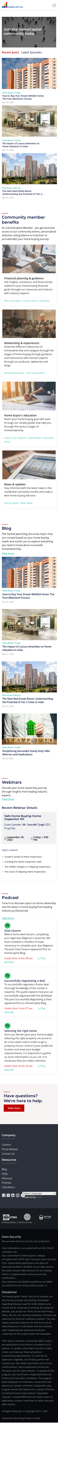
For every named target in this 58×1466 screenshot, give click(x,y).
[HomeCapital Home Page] (12, 5)
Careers (6, 1144)
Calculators (8, 1187)
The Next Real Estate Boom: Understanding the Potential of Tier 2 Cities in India (22, 192)
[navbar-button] (53, 5)
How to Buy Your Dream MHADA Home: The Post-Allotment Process (23, 97)
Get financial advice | (15, 372)
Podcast (6, 1182)
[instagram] (17, 1195)
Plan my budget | (13, 300)
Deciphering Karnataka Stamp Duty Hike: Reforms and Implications (26, 752)
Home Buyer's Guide (11, 92)
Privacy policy (9, 1222)
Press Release (10, 1149)
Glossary (7, 1178)
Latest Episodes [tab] (31, 52)
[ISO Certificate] (10, 1216)
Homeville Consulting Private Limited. (21, 1418)
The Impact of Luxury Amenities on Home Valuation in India (20, 145)
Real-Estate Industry (11, 188)
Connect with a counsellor (36, 300)
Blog (4, 1169)
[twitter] (8, 1195)
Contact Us (8, 1153)
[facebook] (4, 1195)
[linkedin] (13, 1195)
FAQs (5, 1173)
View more (8, 553)
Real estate (26, 503)
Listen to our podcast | (16, 437)
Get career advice (36, 372)
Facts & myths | (12, 503)
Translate (47, 1197)
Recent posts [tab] (10, 52)
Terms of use (25, 1222)
